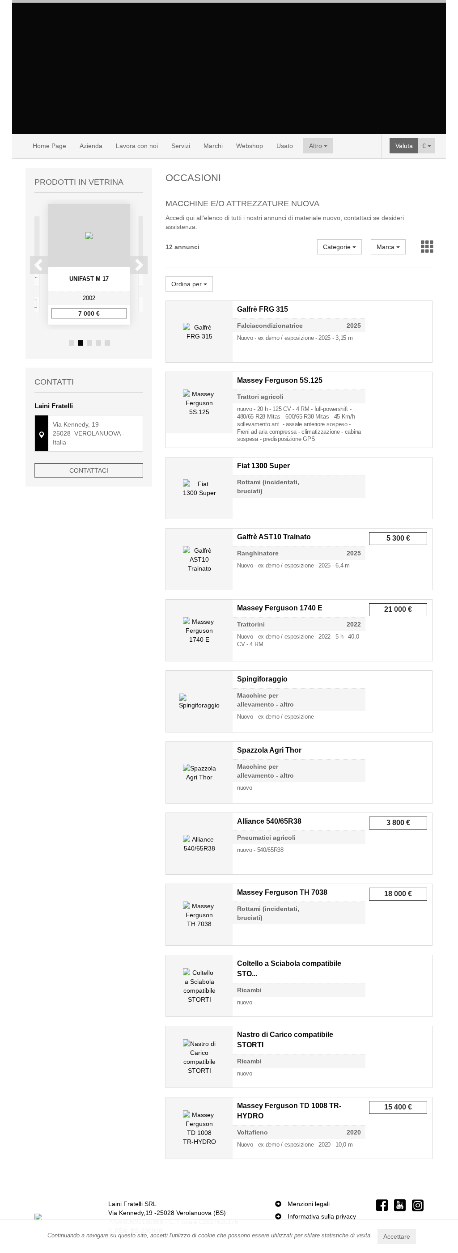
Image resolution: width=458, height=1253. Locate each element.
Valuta (404, 145)
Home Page (49, 145)
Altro (316, 145)
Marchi (213, 145)
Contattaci (88, 470)
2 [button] (80, 343)
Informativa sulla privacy (322, 1216)
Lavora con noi (137, 145)
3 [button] (89, 343)
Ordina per (187, 284)
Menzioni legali (309, 1203)
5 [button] (107, 343)
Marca (386, 246)
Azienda (91, 145)
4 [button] (98, 343)
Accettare (396, 1236)
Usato (284, 145)
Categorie (337, 246)
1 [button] (71, 343)
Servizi (180, 145)
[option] (89, 264)
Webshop (249, 145)
